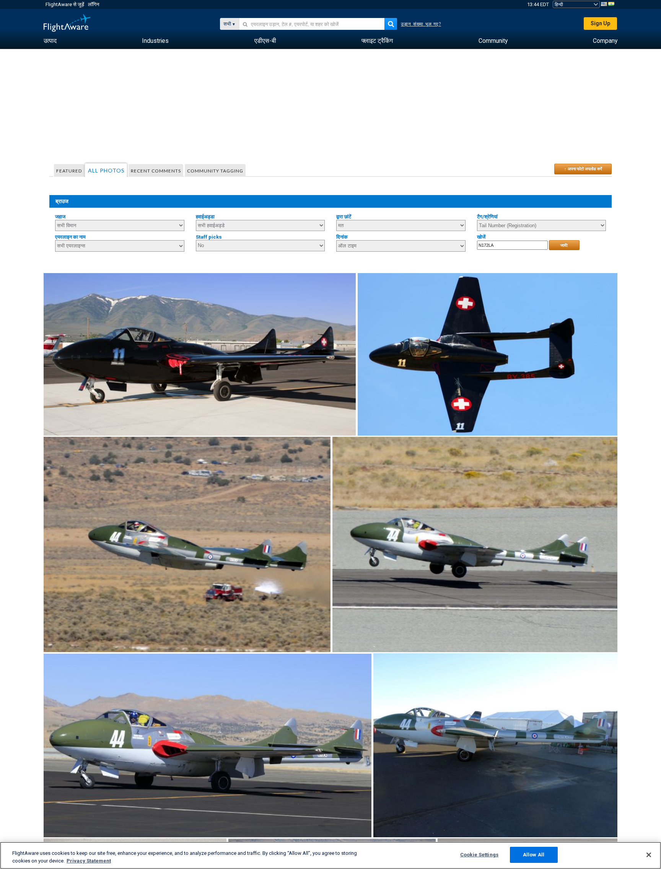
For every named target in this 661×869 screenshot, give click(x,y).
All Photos (106, 170)
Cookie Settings (479, 855)
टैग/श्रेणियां (487, 217)
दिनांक (342, 237)
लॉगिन (93, 4)
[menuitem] (50, 41)
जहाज (60, 217)
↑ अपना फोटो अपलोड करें (583, 168)
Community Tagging (215, 171)
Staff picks (209, 237)
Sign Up (600, 23)
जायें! (564, 245)
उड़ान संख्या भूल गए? (421, 24)
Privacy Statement (89, 861)
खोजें (481, 237)
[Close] (648, 854)
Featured (69, 171)
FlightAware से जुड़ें (65, 4)
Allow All (533, 855)
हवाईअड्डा (205, 217)
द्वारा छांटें (343, 217)
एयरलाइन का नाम (70, 237)
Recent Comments (156, 171)
